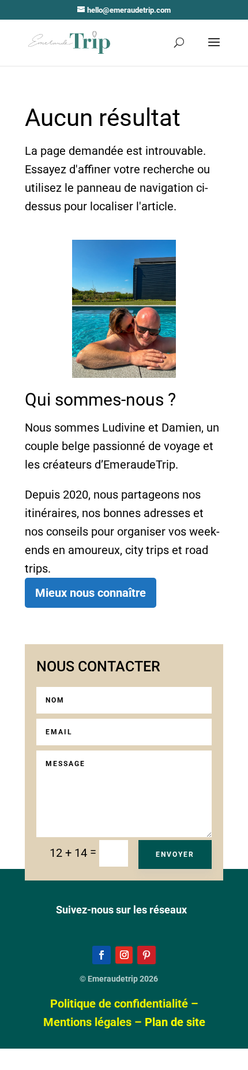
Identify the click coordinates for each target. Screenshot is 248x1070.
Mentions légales (87, 1022)
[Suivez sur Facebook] (101, 955)
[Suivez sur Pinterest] (146, 955)
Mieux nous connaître (90, 593)
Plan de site (175, 1022)
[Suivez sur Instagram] (124, 955)
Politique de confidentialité (119, 1003)
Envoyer (175, 854)
